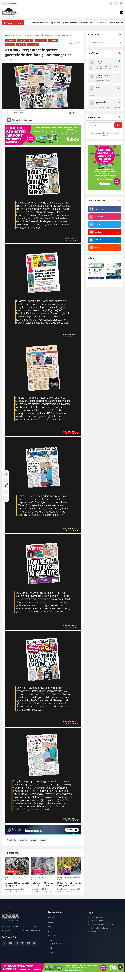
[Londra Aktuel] (9, 12)
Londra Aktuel (12, 877)
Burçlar (51, 922)
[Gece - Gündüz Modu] (111, 4)
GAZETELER (40, 41)
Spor (50, 940)
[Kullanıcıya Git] (91, 62)
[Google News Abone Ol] (18, 112)
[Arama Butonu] (121, 3)
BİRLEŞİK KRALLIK (25, 41)
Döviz (50, 931)
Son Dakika (33, 45)
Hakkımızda (52, 948)
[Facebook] (16, 943)
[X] (22, 943)
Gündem (53, 41)
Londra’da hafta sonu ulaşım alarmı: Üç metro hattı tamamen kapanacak (61, 23)
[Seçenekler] (79, 112)
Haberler (9, 45)
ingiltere (34, 840)
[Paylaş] (7, 112)
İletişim (51, 952)
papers (43, 840)
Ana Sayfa (8, 35)
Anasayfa (51, 917)
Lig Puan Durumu (58, 943)
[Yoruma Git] (119, 61)
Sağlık (50, 926)
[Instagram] (4, 943)
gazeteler (23, 840)
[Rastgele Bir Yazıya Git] (5, 474)
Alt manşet (19, 35)
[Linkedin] (28, 943)
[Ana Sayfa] (5, 480)
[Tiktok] (34, 943)
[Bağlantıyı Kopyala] (71, 43)
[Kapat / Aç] (5, 498)
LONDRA (21, 45)
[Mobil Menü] (121, 12)
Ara (118, 125)
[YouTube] (10, 943)
